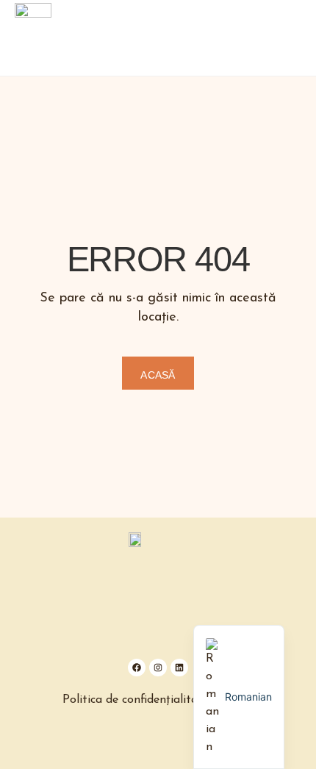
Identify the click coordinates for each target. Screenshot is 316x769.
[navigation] (238, 697)
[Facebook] (137, 667)
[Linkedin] (179, 667)
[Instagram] (158, 667)
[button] (293, 38)
